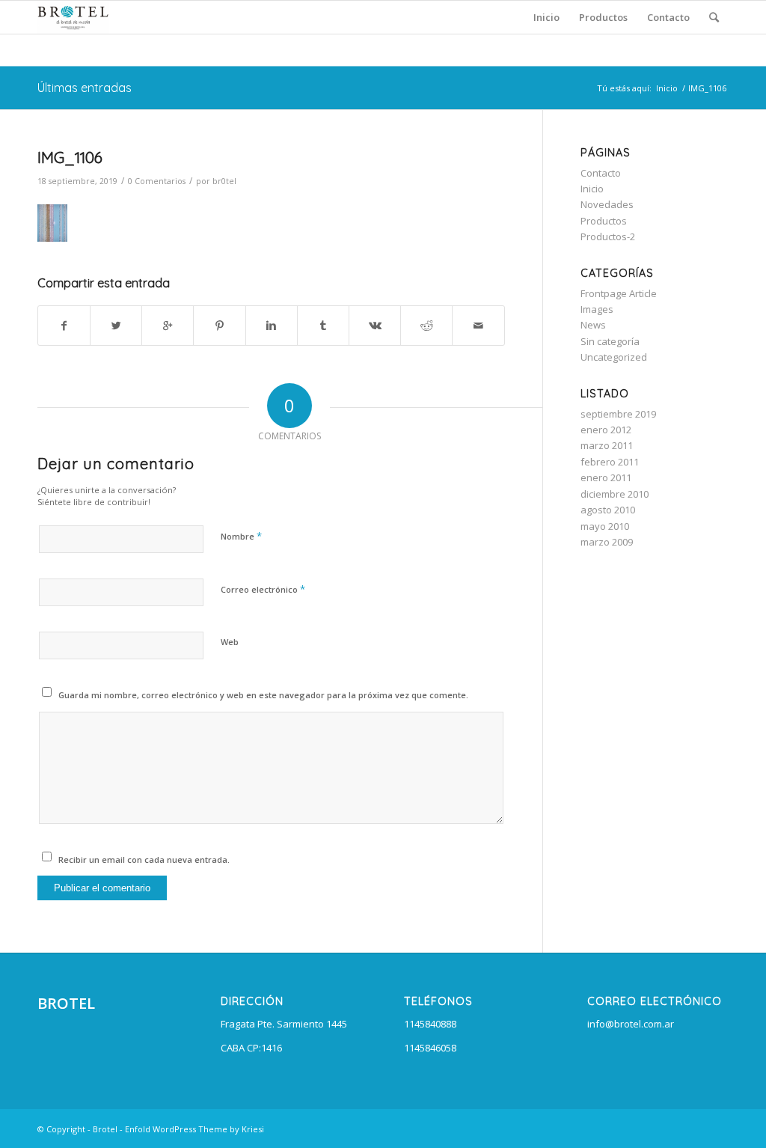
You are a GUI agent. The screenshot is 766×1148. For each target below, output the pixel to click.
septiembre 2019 (618, 414)
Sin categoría (610, 341)
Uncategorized (613, 357)
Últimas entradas (84, 87)
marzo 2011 (606, 445)
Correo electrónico (263, 589)
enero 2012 (605, 429)
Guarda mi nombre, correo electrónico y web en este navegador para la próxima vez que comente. (263, 694)
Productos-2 (607, 236)
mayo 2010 (604, 526)
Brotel (105, 1129)
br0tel (224, 181)
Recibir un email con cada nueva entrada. (144, 859)
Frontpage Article (618, 293)
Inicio (667, 88)
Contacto (600, 173)
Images (596, 309)
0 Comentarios (157, 181)
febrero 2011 (609, 461)
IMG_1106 (69, 157)
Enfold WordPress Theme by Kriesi (194, 1129)
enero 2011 (605, 477)
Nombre (241, 536)
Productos (603, 221)
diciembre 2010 (614, 494)
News (593, 325)
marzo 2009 (606, 542)
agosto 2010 (607, 509)
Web (230, 641)
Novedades (607, 204)
